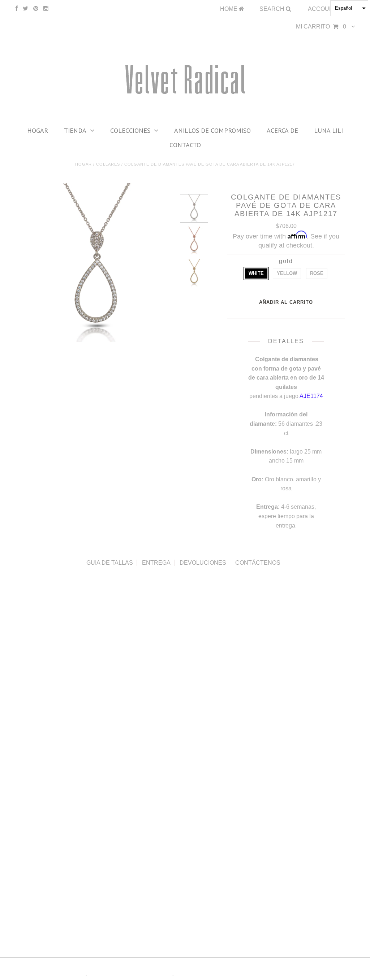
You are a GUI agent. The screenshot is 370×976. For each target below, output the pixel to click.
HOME (229, 9)
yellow (287, 273)
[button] (349, 8)
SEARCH (272, 9)
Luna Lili (328, 130)
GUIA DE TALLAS (109, 563)
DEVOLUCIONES (203, 563)
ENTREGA (156, 563)
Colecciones (130, 130)
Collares (108, 164)
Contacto (185, 145)
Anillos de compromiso (212, 130)
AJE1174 (311, 396)
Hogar (37, 130)
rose (316, 273)
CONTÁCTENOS (257, 563)
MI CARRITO (321, 26)
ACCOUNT (323, 9)
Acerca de (282, 130)
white (256, 273)
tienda (75, 130)
